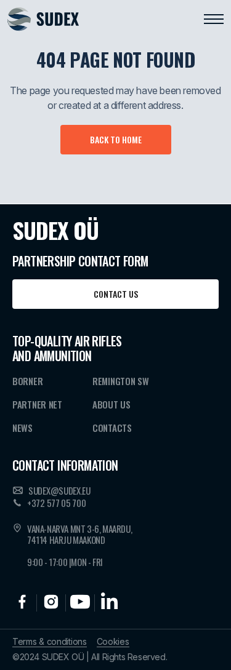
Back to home (116, 139)
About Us (111, 404)
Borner (27, 380)
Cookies (113, 642)
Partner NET (37, 404)
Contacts (112, 427)
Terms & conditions (49, 642)
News (22, 427)
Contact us (116, 293)
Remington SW (120, 380)
